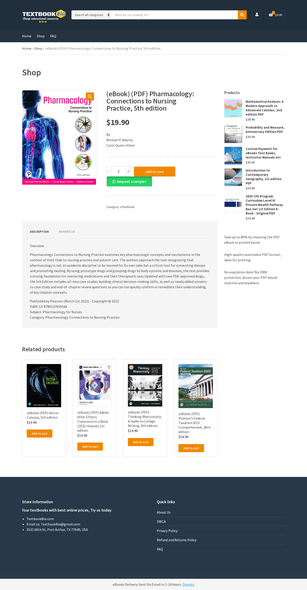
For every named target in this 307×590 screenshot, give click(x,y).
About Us (164, 512)
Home (26, 36)
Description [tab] (39, 232)
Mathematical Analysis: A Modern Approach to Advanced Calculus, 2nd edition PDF (265, 107)
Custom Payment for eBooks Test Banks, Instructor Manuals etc (263, 153)
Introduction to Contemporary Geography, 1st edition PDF (264, 176)
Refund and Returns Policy (176, 540)
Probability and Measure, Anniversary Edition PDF (265, 129)
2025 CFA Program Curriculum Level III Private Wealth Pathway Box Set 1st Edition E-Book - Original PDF (264, 204)
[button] (90, 96)
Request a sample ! (131, 181)
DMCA (161, 521)
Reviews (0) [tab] (67, 232)
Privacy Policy (167, 530)
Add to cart (155, 171)
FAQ (53, 36)
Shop (41, 36)
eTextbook (127, 207)
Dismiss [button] (188, 584)
